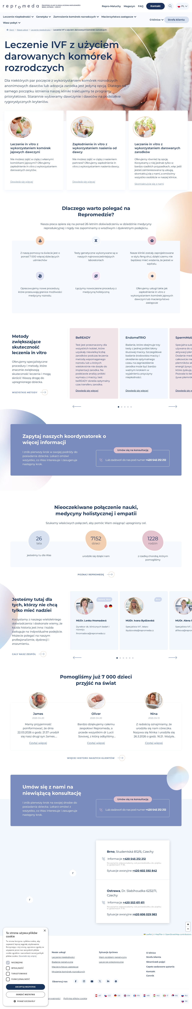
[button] (77, 406)
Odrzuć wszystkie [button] (25, 994)
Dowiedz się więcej (27, 956)
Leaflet (149, 934)
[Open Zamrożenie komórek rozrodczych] (98, 17)
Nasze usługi (22, 30)
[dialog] (25, 966)
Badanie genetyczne (62, 962)
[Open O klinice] (162, 20)
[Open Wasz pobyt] (19, 23)
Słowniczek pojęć (155, 961)
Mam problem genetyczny (113, 957)
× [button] (45, 931)
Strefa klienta (153, 957)
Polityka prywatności (49, 998)
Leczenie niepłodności (41, 30)
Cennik (150, 975)
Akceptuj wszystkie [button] (25, 987)
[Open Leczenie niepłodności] (32, 17)
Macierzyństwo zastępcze (65, 966)
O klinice (151, 952)
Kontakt (150, 971)
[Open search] (170, 6)
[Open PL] (186, 6)
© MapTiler (158, 934)
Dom (11, 30)
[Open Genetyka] (50, 17)
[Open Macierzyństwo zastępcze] (135, 17)
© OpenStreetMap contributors (177, 934)
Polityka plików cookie (75, 998)
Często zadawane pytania (160, 966)
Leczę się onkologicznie (111, 962)
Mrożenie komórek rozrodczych (68, 971)
